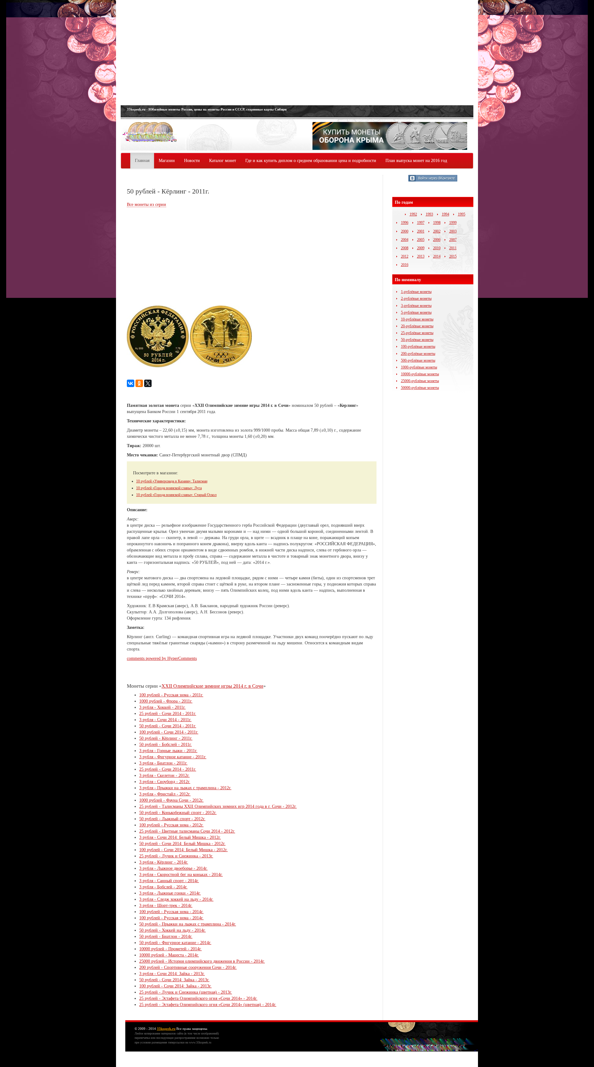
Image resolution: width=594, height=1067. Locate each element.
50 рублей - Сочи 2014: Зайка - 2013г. (174, 980)
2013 (420, 256)
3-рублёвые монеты (416, 305)
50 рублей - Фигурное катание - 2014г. (175, 942)
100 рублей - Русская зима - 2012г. (171, 825)
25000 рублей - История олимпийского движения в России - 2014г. (202, 961)
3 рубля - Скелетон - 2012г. (164, 775)
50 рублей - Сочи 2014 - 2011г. (167, 726)
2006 (437, 239)
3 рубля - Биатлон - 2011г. (163, 763)
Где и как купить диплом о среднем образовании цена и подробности (310, 160)
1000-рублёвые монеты (419, 367)
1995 (461, 214)
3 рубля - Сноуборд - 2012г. (164, 781)
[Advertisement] (297, 52)
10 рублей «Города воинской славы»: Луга (169, 488)
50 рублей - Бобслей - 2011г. (165, 744)
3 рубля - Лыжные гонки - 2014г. (170, 893)
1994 (445, 214)
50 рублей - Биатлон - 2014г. (165, 936)
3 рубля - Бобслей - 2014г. (163, 887)
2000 (404, 231)
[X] (148, 383)
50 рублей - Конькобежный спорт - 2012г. (178, 812)
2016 (404, 265)
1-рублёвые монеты (416, 292)
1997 (420, 222)
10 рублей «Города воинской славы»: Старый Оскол (176, 495)
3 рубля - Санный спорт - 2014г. (169, 880)
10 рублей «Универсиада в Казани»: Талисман (171, 481)
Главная (142, 160)
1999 (453, 222)
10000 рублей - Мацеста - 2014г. (169, 955)
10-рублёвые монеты (417, 319)
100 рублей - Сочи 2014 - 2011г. (168, 732)
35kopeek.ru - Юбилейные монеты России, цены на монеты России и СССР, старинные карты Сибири (206, 109)
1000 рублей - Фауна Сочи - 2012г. (171, 800)
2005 (420, 239)
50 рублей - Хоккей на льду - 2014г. (172, 930)
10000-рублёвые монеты (420, 374)
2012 (404, 256)
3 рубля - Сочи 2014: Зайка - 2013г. (172, 973)
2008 (404, 248)
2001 (420, 231)
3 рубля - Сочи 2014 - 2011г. (165, 719)
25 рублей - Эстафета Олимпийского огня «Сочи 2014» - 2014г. (198, 998)
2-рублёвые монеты (416, 298)
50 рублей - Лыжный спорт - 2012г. (172, 819)
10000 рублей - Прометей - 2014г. (170, 949)
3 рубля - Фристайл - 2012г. (165, 794)
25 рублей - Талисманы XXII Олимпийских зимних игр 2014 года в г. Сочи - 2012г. (218, 806)
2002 (437, 231)
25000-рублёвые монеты (420, 381)
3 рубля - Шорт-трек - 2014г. (165, 905)
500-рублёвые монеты (418, 360)
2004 (404, 239)
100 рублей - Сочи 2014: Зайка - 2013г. (175, 986)
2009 (420, 248)
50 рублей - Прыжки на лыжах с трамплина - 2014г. (187, 924)
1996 (404, 222)
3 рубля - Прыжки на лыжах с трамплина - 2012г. (185, 788)
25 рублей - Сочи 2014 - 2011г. (167, 713)
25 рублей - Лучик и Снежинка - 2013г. (176, 856)
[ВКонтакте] (130, 383)
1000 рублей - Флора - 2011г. (165, 701)
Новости (192, 160)
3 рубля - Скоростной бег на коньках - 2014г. (181, 874)
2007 (453, 239)
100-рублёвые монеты (418, 346)
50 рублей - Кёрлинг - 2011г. (165, 738)
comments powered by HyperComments (162, 658)
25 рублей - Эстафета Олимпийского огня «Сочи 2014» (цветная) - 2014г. (207, 1004)
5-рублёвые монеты (416, 312)
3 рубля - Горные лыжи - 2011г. (168, 750)
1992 (413, 214)
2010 (437, 248)
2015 (453, 256)
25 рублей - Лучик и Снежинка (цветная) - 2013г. (185, 992)
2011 (453, 248)
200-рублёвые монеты (418, 353)
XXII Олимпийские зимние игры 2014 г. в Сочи (212, 686)
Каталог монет (222, 160)
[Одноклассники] (139, 383)
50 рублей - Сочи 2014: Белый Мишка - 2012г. (182, 843)
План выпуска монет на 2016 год (416, 160)
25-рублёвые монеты (417, 333)
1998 (437, 222)
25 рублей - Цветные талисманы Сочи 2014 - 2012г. (187, 831)
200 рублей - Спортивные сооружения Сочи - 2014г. (188, 967)
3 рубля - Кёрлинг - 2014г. (163, 862)
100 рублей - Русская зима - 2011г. (171, 695)
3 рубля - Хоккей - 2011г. (162, 707)
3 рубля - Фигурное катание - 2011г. (172, 757)
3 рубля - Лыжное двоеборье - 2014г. (173, 868)
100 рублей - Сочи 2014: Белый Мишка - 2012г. (183, 849)
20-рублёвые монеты (417, 326)
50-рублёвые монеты (417, 340)
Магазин (167, 160)
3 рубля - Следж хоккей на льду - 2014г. (176, 899)
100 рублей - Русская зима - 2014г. (171, 911)
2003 (453, 231)
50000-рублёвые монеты (420, 387)
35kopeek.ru (166, 1028)
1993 (429, 214)
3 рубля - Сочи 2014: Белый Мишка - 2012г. (180, 837)
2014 (437, 256)
